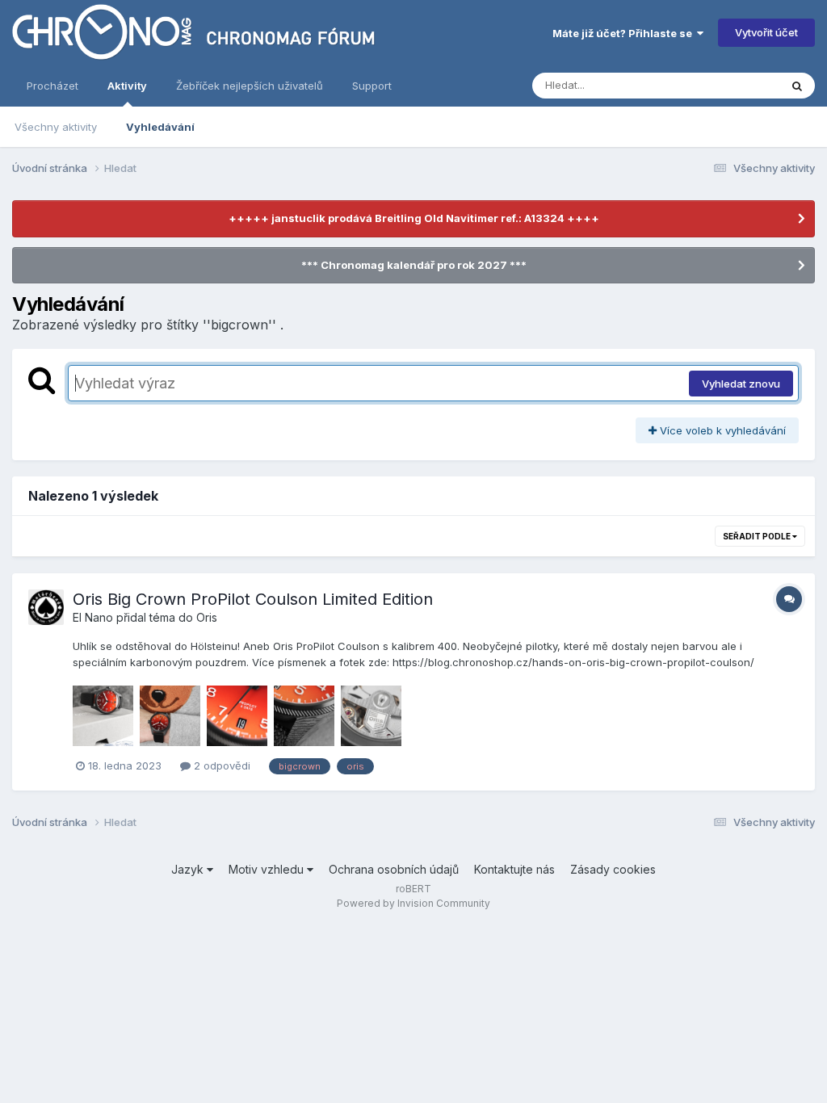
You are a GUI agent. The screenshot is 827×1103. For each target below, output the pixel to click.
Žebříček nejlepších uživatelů (249, 85)
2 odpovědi (220, 765)
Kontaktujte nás (514, 869)
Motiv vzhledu (268, 869)
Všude (743, 85)
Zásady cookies (613, 869)
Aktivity (127, 85)
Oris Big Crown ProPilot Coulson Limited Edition (253, 599)
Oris (206, 617)
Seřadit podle (757, 536)
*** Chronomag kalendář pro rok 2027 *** (414, 264)
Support (372, 85)
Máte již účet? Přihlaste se (624, 33)
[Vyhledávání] (797, 86)
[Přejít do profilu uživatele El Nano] (46, 607)
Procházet (52, 85)
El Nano (93, 617)
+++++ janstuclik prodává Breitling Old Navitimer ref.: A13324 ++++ (414, 218)
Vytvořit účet (766, 32)
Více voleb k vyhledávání (721, 430)
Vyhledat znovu (741, 383)
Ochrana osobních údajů (394, 869)
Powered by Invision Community (413, 903)
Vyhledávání (160, 126)
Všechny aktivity (56, 126)
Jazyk (189, 869)
